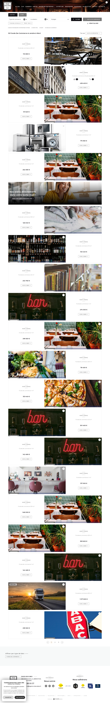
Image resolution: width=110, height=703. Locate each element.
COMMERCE (28, 6)
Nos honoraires (41, 695)
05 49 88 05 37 (27, 683)
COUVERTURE (60, 6)
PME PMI (35, 6)
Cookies (85, 695)
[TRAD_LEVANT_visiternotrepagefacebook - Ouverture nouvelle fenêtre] (46, 686)
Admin (69, 695)
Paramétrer (8, 697)
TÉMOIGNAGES (69, 6)
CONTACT (95, 6)
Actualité (102, 6)
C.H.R (22, 6)
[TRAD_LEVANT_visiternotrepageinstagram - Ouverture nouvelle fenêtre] (49, 686)
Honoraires (77, 6)
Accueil (17, 6)
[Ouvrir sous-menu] (55, 6)
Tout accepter (20, 697)
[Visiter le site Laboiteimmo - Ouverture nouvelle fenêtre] (57, 699)
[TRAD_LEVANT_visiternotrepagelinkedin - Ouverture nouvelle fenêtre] (53, 686)
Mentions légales (61, 695)
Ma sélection (87, 6)
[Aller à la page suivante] (62, 642)
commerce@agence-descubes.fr (31, 686)
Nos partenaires (51, 695)
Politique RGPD (77, 695)
